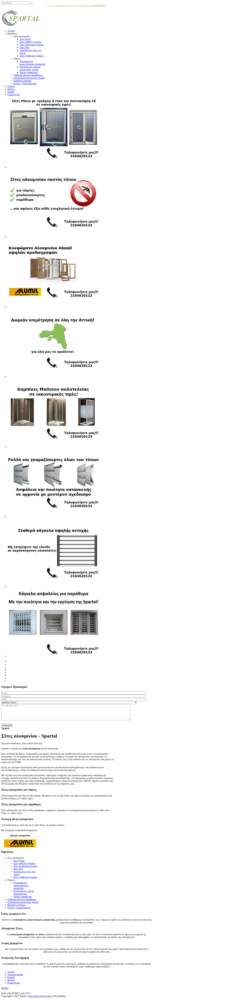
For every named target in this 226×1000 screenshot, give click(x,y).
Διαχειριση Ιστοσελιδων (40, 996)
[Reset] (31, 3)
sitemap (5, 988)
